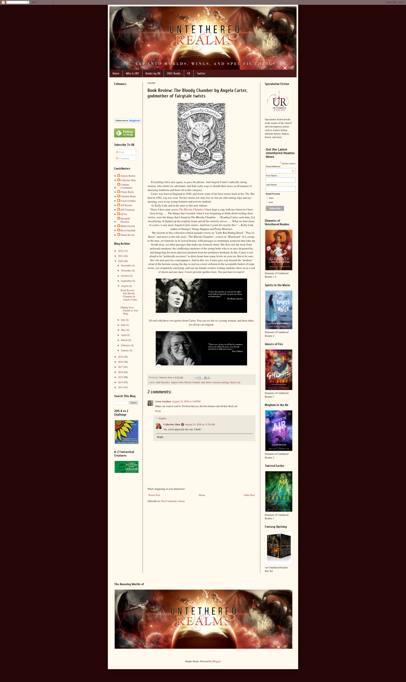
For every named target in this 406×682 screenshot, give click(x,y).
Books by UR (153, 73)
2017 (121, 366)
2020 (121, 261)
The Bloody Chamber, (191, 209)
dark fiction (206, 382)
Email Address (280, 166)
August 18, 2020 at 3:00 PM (186, 401)
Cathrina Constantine (126, 186)
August (125, 285)
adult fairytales (163, 382)
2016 (121, 372)
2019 (121, 356)
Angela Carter (177, 382)
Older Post (249, 495)
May (123, 329)
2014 (121, 382)
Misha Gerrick (128, 226)
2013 (121, 387)
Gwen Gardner (163, 401)
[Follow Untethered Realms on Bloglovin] (128, 121)
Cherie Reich (127, 191)
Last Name (271, 184)
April (124, 335)
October (125, 275)
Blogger (216, 661)
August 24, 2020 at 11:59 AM (200, 424)
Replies (163, 418)
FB (188, 73)
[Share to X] (202, 378)
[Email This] (196, 378)
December (126, 265)
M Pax (124, 214)
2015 (121, 377)
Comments (124, 158)
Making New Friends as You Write (129, 310)
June (123, 324)
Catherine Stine (171, 424)
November (126, 270)
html (271, 198)
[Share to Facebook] (205, 378)
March (124, 340)
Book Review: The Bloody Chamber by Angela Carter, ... (129, 296)
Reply (158, 410)
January (125, 350)
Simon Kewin (127, 234)
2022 (121, 250)
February (126, 345)
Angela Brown (128, 175)
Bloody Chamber (192, 382)
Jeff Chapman (127, 209)
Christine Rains (128, 196)
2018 (121, 361)
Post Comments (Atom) (173, 501)
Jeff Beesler (126, 205)
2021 (121, 255)
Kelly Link (235, 382)
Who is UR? (132, 73)
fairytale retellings (221, 382)
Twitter (201, 73)
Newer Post (154, 495)
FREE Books (174, 73)
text (271, 202)
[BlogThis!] (199, 378)
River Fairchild (128, 230)
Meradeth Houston (125, 220)
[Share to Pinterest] (208, 378)
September (126, 280)
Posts (121, 152)
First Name (271, 175)
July (123, 319)
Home (116, 73)
